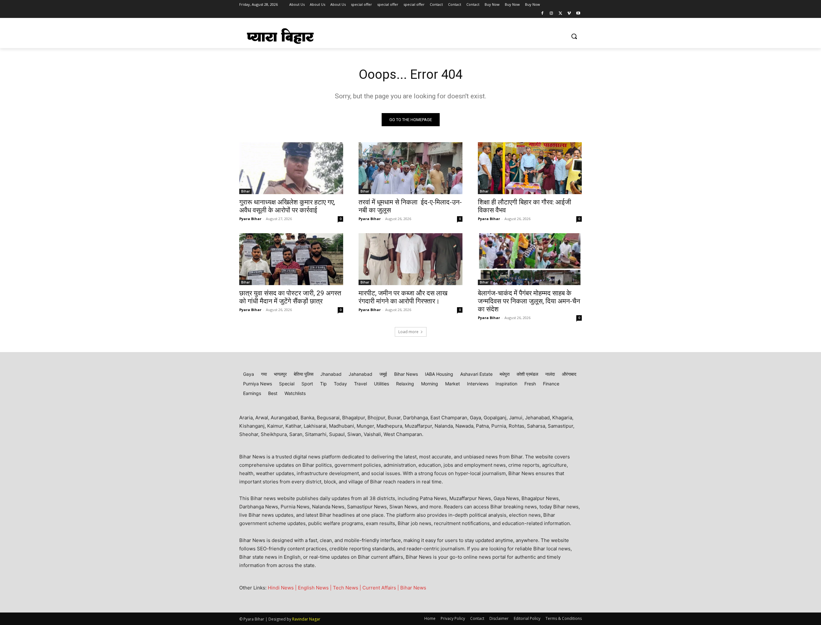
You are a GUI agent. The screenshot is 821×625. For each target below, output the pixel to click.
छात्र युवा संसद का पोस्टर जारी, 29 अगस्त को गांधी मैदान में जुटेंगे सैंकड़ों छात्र (290, 297)
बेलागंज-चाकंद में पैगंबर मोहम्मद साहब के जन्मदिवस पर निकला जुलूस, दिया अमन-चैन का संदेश (529, 301)
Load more (408, 331)
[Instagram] (551, 13)
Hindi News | (283, 588)
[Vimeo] (569, 13)
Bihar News (413, 588)
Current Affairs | (381, 588)
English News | (315, 588)
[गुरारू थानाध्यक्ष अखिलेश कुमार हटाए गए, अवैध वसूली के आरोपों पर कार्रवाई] (291, 168)
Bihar (245, 191)
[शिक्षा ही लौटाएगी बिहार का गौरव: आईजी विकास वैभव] (530, 168)
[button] (574, 36)
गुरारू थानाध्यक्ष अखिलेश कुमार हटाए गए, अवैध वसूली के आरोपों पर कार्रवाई (287, 206)
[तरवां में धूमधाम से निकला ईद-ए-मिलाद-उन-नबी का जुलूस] (410, 168)
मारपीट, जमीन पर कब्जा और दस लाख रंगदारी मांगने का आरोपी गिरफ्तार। (403, 297)
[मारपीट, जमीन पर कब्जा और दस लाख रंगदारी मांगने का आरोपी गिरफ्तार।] (410, 259)
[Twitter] (560, 13)
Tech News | (347, 588)
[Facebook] (542, 13)
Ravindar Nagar (306, 619)
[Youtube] (578, 13)
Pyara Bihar (250, 218)
